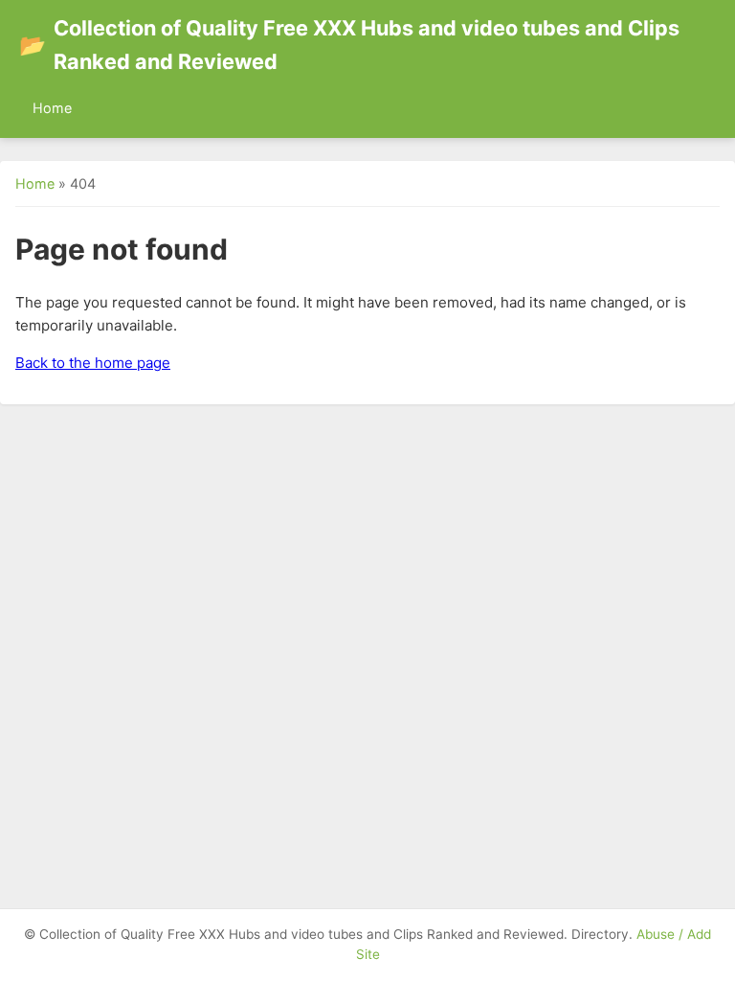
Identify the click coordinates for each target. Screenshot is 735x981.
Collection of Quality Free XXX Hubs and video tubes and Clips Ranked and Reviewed (349, 44)
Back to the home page (92, 363)
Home (52, 108)
